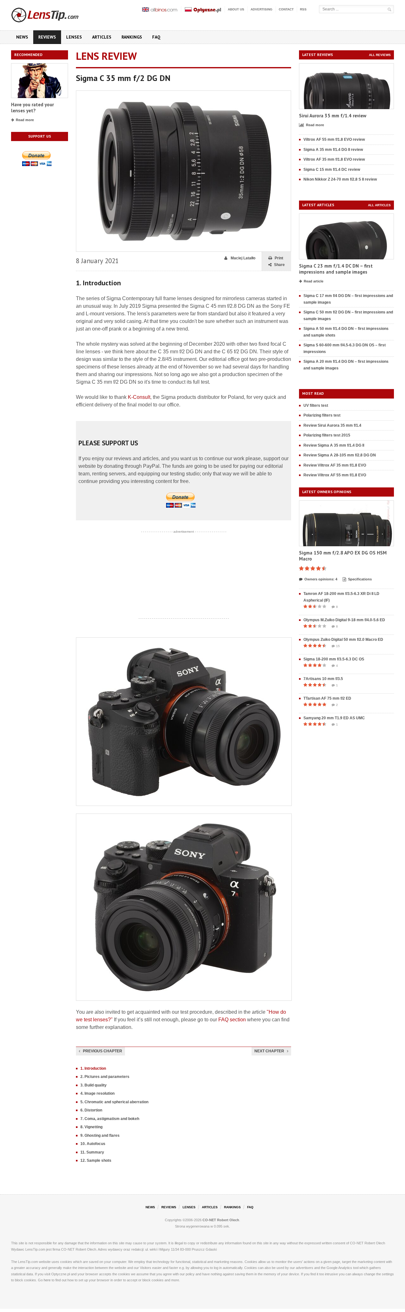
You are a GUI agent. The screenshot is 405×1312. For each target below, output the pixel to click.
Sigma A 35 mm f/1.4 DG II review (333, 149)
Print (279, 258)
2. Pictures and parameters (104, 1076)
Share (279, 265)
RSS (303, 9)
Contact (286, 9)
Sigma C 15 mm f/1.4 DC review (331, 169)
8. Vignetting (91, 1127)
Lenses (74, 37)
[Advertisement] (183, 575)
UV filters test (315, 405)
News (22, 37)
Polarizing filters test (321, 415)
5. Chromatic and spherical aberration (114, 1102)
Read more (25, 120)
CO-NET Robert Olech (220, 1220)
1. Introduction (93, 1068)
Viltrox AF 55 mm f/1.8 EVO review (334, 139)
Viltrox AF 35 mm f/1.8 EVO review (334, 159)
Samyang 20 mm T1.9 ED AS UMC (334, 718)
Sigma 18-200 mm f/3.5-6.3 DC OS (333, 659)
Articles (101, 37)
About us (236, 9)
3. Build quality (93, 1085)
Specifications (360, 579)
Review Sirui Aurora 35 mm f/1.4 (332, 425)
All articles (379, 205)
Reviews (47, 37)
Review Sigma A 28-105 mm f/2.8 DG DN (339, 455)
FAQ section (232, 1019)
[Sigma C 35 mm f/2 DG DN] (183, 93)
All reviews (380, 55)
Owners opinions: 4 (320, 579)
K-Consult (139, 397)
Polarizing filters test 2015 (326, 435)
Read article (313, 281)
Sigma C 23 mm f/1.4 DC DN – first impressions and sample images (336, 269)
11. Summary (92, 1152)
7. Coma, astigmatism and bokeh (109, 1119)
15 (338, 646)
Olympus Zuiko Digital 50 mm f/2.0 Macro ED (343, 639)
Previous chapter (102, 1051)
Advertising (261, 9)
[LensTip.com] (53, 13)
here (47, 1280)
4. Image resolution (97, 1093)
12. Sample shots (95, 1160)
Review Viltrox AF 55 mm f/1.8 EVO (334, 475)
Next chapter (269, 1051)
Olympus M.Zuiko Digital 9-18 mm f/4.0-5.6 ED (344, 620)
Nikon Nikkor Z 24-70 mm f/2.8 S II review (340, 179)
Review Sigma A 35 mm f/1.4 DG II (333, 445)
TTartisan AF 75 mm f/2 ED (327, 698)
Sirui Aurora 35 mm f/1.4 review (332, 116)
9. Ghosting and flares (100, 1135)
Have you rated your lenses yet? (32, 108)
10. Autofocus (92, 1144)
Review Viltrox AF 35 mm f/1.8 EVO (334, 465)
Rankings (132, 37)
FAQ (156, 37)
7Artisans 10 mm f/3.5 (323, 679)
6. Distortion (91, 1110)
